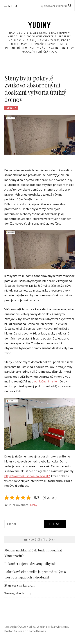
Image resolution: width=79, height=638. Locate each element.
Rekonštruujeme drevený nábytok (30, 563)
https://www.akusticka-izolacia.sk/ (27, 476)
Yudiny (39, 25)
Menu (12, 6)
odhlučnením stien (46, 381)
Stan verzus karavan (19, 585)
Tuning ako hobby (17, 593)
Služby (11, 107)
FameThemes (37, 631)
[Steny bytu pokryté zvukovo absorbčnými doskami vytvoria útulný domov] (39, 135)
